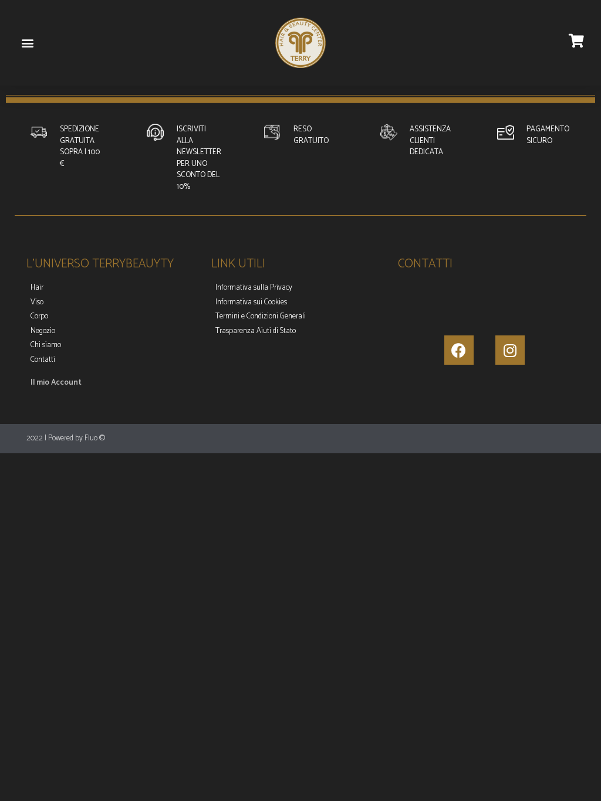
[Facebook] (459, 350)
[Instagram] (510, 350)
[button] (27, 43)
